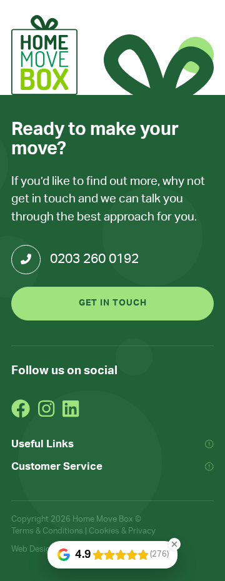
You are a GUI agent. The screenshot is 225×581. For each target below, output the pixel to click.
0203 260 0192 (94, 259)
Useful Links (42, 444)
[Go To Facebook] (20, 408)
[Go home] (44, 55)
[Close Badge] (174, 544)
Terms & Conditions (47, 531)
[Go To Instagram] (46, 408)
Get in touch (113, 303)
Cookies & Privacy (122, 531)
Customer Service (56, 466)
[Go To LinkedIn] (70, 408)
